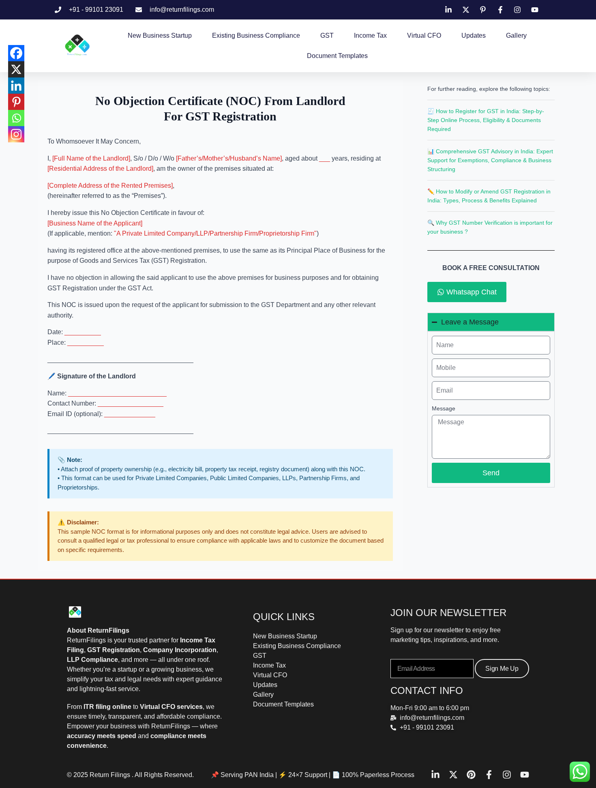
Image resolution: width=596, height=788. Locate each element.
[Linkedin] (16, 85)
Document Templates (337, 55)
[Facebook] (16, 53)
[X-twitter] (453, 774)
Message (443, 408)
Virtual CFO (424, 35)
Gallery (516, 35)
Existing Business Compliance (256, 35)
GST (327, 35)
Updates (473, 35)
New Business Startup (160, 35)
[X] (16, 69)
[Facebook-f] (489, 774)
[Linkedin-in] (435, 774)
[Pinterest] (16, 102)
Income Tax (370, 35)
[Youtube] (524, 774)
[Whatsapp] (16, 118)
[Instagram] (16, 134)
